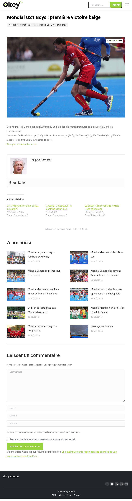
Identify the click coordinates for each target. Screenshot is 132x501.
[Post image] (16, 257)
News (68, 229)
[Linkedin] (23, 183)
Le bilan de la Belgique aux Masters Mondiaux (42, 310)
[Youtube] (14, 183)
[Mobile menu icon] (127, 5)
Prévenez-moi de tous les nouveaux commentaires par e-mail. (43, 439)
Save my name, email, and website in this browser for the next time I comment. (45, 432)
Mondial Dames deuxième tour (44, 270)
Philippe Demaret (11, 476)
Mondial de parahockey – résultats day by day (41, 254)
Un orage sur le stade (102, 326)
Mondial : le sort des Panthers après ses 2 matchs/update (106, 291)
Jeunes (61, 229)
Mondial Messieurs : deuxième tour (107, 254)
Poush (72, 491)
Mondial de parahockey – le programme (42, 328)
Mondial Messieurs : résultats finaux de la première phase (43, 291)
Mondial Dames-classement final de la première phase (106, 273)
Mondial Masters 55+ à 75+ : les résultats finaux (108, 310)
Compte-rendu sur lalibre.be (21, 144)
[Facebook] (10, 183)
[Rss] (19, 183)
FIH (56, 229)
